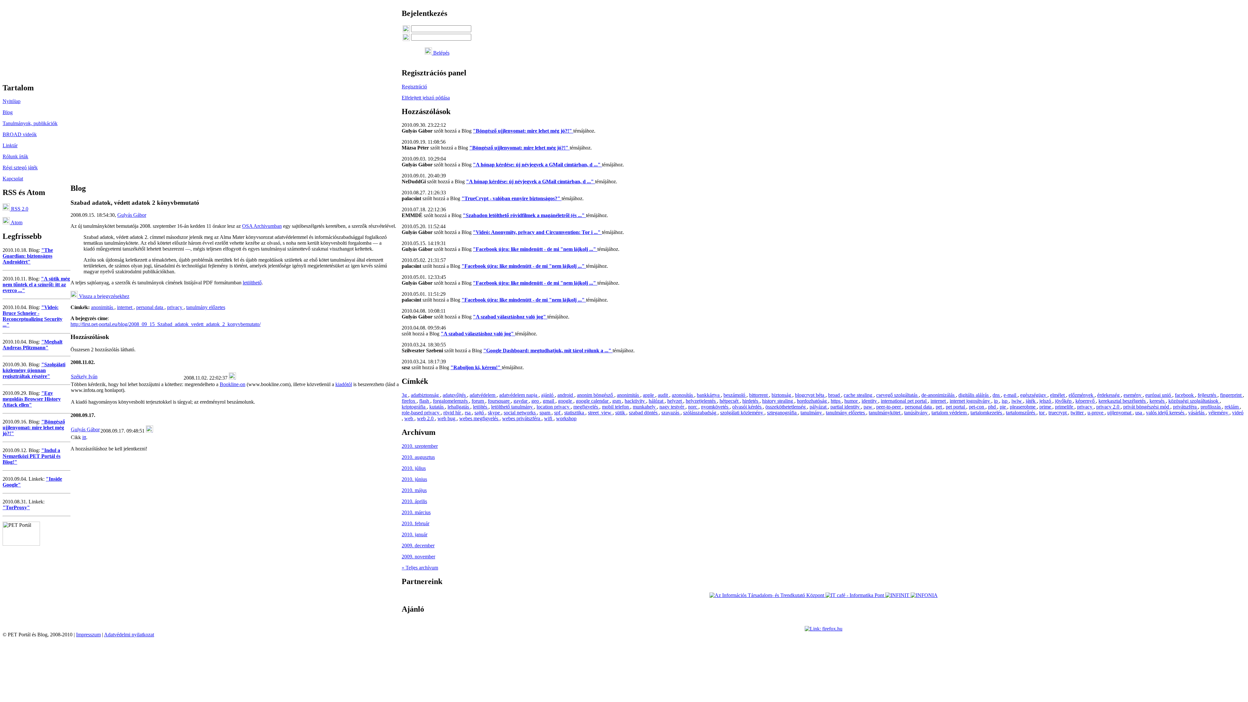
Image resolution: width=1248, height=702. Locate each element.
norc (693, 407)
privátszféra (1185, 407)
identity (870, 401)
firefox (409, 401)
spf (558, 412)
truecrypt (1058, 412)
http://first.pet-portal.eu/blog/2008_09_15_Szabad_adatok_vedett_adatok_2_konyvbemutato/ (166, 324)
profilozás (1211, 407)
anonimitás (102, 307)
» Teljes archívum (420, 567)
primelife (1064, 407)
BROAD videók (20, 134)
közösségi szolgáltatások (1194, 401)
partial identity (845, 407)
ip (996, 401)
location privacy (554, 407)
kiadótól (343, 384)
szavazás (671, 412)
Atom (16, 222)
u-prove (1096, 412)
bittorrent (759, 395)
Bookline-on (232, 384)
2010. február (415, 523)
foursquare (499, 401)
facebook (1185, 395)
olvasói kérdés (747, 407)
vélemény (1218, 412)
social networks (520, 412)
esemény (1133, 395)
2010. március (416, 512)
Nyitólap (11, 101)
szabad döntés (644, 412)
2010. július (414, 468)
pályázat (819, 407)
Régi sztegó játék (20, 167)
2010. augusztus (418, 457)
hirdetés (751, 401)
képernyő (1085, 401)
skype (494, 412)
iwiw (1017, 401)
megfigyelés (586, 407)
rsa (468, 412)
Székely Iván (84, 376)
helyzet (675, 401)
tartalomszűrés (1021, 412)
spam (546, 412)
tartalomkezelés (986, 412)
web (409, 418)
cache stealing (859, 395)
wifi (548, 418)
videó (1237, 412)
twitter (1078, 412)
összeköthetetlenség (786, 407)
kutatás (437, 407)
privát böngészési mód (1146, 407)
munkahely (645, 407)
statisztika (574, 412)
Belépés (440, 53)
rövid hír (452, 412)
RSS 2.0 (19, 209)
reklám (1232, 407)
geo (535, 401)
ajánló (548, 395)
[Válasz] (232, 378)
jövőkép (1064, 401)
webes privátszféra (521, 418)
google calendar (593, 401)
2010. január (414, 534)
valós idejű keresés (1166, 412)
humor (851, 401)
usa (1139, 412)
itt (84, 437)
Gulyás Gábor (131, 215)
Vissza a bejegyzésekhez (103, 296)
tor (1042, 412)
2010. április (414, 501)
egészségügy (1033, 395)
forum (478, 401)
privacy (175, 307)
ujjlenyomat (1120, 412)
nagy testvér (672, 407)
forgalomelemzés (451, 401)
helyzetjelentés (701, 401)
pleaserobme (1023, 407)
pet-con (977, 407)
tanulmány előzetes (205, 307)
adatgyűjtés (455, 395)
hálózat (657, 401)
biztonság (782, 395)
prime (1045, 407)
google (565, 401)
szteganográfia (782, 412)
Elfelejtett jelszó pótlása (426, 97)
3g (405, 395)
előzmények (1082, 395)
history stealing (778, 401)
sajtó (479, 412)
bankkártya (709, 395)
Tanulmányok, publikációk (30, 123)
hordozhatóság (812, 401)
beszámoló (735, 395)
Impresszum (88, 634)
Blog (8, 112)
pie (1003, 407)
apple (649, 395)
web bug (447, 418)
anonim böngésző (595, 395)
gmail (549, 401)
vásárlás (1197, 412)
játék (1031, 401)
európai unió (1158, 395)
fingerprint (1231, 395)
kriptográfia (414, 407)
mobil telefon (616, 407)
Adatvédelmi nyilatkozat (129, 634)
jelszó (1045, 401)
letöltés (480, 407)
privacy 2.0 (1108, 407)
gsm (617, 401)
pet (939, 407)
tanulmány (811, 412)
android (565, 395)
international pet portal (904, 401)
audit (663, 395)
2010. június (414, 479)
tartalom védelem (949, 412)
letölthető (252, 282)
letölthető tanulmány (512, 407)
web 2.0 (426, 418)
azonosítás (683, 395)
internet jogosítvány (970, 401)
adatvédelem (483, 395)
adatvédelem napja (519, 395)
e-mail (1011, 395)
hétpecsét (730, 401)
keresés (1158, 401)
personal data (150, 307)
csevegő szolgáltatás (897, 395)
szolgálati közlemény (742, 412)
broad (834, 395)
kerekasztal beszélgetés (1122, 401)
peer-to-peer (889, 407)
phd (992, 407)
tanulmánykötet (885, 412)
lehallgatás (459, 407)
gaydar (521, 401)
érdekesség (1109, 395)
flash (424, 401)
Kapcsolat (13, 178)
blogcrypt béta (810, 395)
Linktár (10, 145)
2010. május (414, 490)
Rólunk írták (15, 156)
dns (997, 395)
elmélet (1058, 395)
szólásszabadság (700, 412)
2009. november (418, 556)
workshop (566, 418)
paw (869, 407)
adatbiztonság (425, 395)
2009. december (418, 545)
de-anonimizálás (938, 395)
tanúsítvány (916, 412)
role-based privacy (421, 412)
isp (1005, 401)
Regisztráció (414, 86)
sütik (620, 412)
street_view (600, 412)
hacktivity (635, 401)
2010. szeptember (420, 446)
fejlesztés (1207, 395)
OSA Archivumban (262, 226)
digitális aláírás (974, 395)
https (836, 401)
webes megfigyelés (479, 418)
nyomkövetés (715, 407)
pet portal (956, 407)
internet (125, 307)
